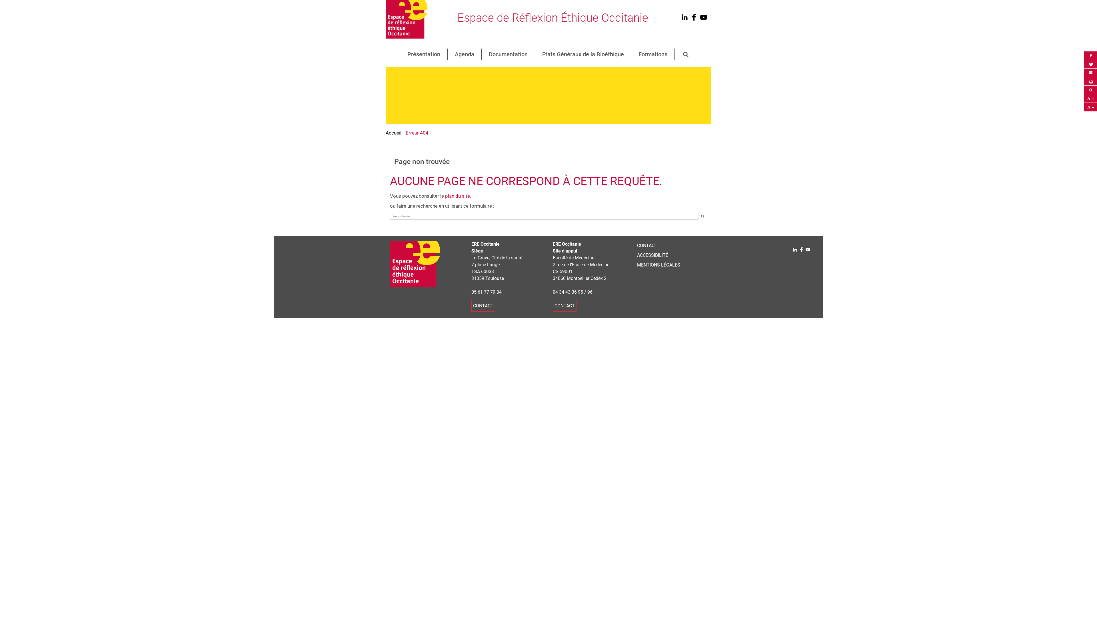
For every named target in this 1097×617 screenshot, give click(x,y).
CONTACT (647, 245)
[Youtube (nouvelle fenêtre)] (703, 18)
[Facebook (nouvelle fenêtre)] (694, 18)
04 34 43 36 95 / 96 (572, 292)
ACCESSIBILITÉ (652, 255)
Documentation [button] (508, 54)
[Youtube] (808, 250)
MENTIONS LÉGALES (658, 265)
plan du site (457, 196)
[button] (685, 54)
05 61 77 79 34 (486, 292)
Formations (652, 54)
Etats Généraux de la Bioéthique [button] (583, 54)
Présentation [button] (423, 54)
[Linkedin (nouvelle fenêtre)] (684, 18)
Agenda (464, 54)
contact (483, 305)
